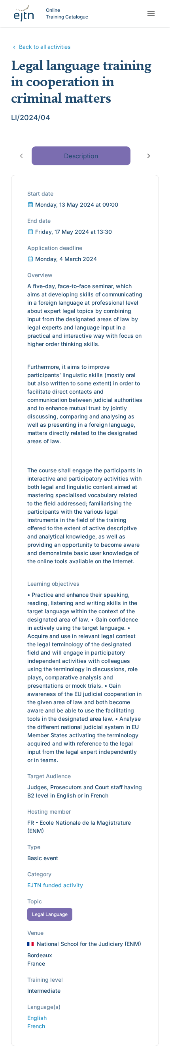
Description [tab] (81, 156)
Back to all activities (43, 46)
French (36, 1026)
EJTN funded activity (55, 885)
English (37, 1017)
